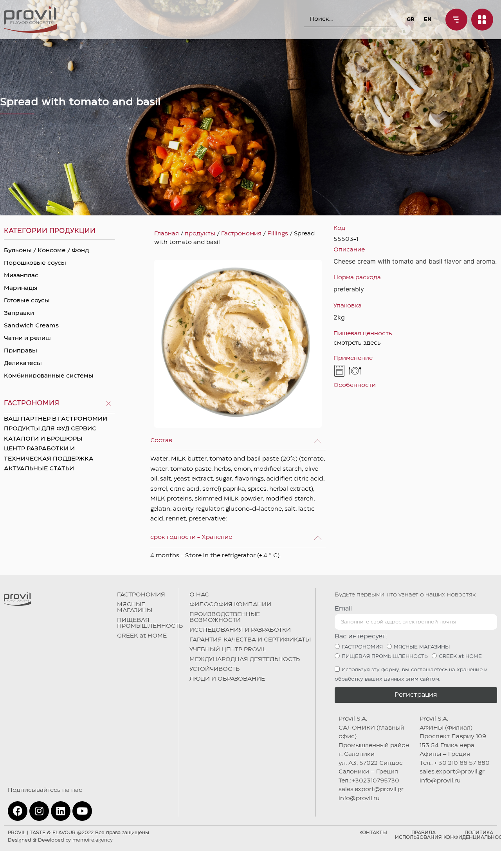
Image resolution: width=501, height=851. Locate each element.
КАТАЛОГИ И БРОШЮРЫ (43, 439)
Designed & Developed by (60, 840)
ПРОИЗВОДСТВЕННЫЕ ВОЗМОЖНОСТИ (224, 617)
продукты (200, 234)
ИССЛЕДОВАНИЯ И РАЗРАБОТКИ (240, 630)
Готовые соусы (27, 301)
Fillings (277, 234)
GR (410, 19)
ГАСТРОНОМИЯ (141, 595)
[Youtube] (82, 811)
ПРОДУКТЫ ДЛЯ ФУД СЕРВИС (50, 429)
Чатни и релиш (27, 338)
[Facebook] (17, 811)
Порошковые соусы (35, 263)
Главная (166, 234)
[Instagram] (39, 811)
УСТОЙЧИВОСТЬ (214, 669)
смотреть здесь (357, 343)
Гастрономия (241, 234)
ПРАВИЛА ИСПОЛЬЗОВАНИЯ (418, 835)
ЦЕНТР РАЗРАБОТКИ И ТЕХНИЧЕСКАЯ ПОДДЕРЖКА (49, 454)
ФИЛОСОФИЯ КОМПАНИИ (230, 604)
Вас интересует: (361, 637)
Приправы (20, 351)
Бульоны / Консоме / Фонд (46, 250)
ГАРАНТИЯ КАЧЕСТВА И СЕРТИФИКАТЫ (250, 640)
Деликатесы (23, 363)
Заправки (19, 313)
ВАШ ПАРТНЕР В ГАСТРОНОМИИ (55, 419)
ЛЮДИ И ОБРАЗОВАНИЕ (227, 679)
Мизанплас (21, 275)
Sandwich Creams (31, 326)
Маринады (21, 288)
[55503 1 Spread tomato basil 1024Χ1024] (238, 343)
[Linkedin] (60, 811)
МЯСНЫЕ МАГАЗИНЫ (134, 607)
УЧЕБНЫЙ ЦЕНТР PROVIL (227, 649)
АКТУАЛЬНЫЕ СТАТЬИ (39, 469)
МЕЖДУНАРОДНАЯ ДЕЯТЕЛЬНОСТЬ (244, 659)
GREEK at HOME (142, 636)
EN (428, 19)
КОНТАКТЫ (373, 833)
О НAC (199, 595)
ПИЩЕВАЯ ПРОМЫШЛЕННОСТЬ (150, 623)
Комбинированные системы (49, 376)
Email (343, 609)
